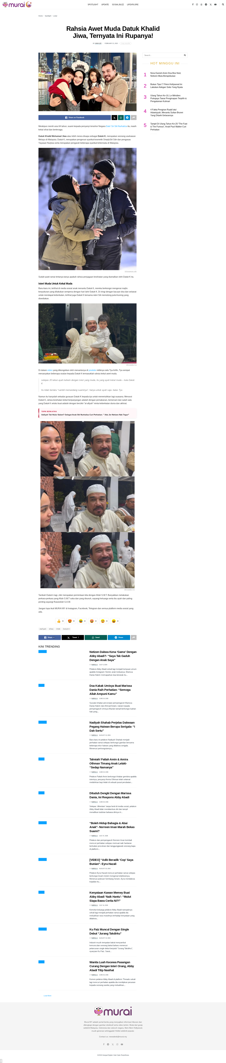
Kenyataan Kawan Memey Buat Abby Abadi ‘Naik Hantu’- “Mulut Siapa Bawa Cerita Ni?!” (110, 896)
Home (40, 16)
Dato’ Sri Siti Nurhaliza (116, 126)
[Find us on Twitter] (211, 4)
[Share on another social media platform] (134, 117)
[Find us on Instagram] (197, 4)
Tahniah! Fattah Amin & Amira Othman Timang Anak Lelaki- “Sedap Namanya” (108, 763)
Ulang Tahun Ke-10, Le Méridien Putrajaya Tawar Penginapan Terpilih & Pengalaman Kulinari (168, 98)
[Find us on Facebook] (192, 4)
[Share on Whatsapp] (121, 117)
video (49, 370)
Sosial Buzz (118, 4)
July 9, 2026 (103, 664)
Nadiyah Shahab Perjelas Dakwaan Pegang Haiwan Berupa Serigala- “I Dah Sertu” (112, 726)
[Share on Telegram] (127, 117)
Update (105, 4)
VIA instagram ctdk (131, 271)
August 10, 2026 (104, 735)
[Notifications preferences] (1, 1061)
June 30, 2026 (103, 975)
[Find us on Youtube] (215, 4)
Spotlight (93, 4)
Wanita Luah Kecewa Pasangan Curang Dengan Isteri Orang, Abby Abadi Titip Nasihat (111, 966)
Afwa (51, 629)
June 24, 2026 (103, 698)
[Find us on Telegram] (206, 4)
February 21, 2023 (111, 43)
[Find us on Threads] (201, 4)
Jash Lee (98, 43)
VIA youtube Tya (131, 365)
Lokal (55, 16)
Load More (47, 996)
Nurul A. (95, 664)
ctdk (58, 629)
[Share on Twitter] (114, 117)
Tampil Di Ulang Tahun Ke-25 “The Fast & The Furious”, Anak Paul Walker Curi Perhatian (168, 127)
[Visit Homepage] (17, 4)
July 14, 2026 (103, 905)
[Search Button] (223, 4)
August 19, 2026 (104, 938)
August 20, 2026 (104, 868)
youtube (92, 370)
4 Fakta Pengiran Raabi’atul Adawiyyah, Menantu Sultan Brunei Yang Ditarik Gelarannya (166, 113)
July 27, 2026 (103, 836)
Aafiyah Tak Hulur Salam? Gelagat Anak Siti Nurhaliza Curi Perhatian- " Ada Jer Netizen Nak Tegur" (85, 415)
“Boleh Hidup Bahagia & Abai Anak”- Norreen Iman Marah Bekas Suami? (111, 827)
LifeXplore (133, 4)
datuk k (66, 629)
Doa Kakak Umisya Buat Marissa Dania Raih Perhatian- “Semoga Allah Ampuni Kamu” (110, 689)
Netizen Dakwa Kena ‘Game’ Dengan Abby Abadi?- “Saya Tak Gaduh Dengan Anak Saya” (113, 656)
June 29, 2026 (103, 802)
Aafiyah (43, 629)
